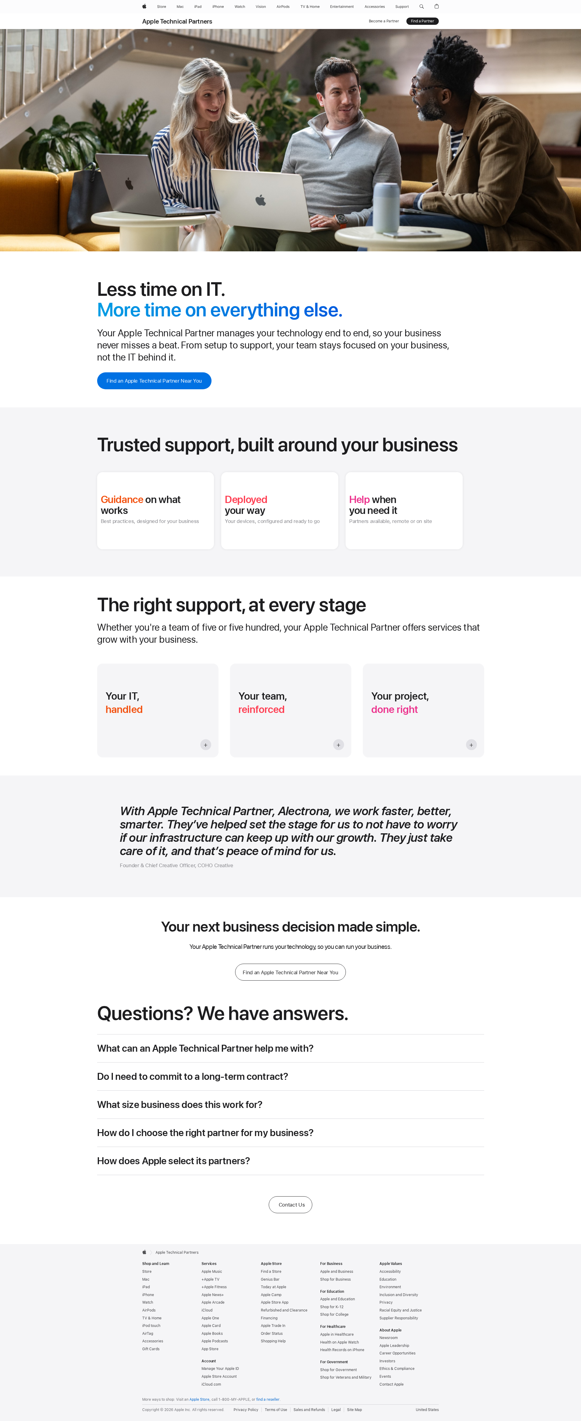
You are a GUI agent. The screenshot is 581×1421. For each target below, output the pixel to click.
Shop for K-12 (331, 1307)
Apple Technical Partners (177, 21)
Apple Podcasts (215, 1341)
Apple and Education (337, 1299)
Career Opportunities (397, 1353)
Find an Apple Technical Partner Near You (154, 381)
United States (427, 1410)
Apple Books (212, 1333)
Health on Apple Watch (339, 1342)
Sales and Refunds (309, 1410)
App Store (210, 1349)
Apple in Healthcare (337, 1334)
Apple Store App (274, 1302)
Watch (147, 1302)
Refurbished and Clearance (284, 1310)
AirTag (147, 1333)
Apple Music (212, 1271)
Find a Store (271, 1271)
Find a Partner (422, 21)
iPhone (148, 1295)
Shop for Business (335, 1279)
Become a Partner (384, 21)
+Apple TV (210, 1279)
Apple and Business (336, 1271)
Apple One (210, 1318)
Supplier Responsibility (398, 1318)
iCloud (207, 1310)
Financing (269, 1318)
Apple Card (211, 1326)
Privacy (386, 1302)
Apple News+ (213, 1295)
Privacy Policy (246, 1410)
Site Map (354, 1410)
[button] (421, 6)
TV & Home (152, 1318)
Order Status (272, 1333)
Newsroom (388, 1338)
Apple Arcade (213, 1302)
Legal (336, 1410)
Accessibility (390, 1271)
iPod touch (151, 1326)
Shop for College (334, 1314)
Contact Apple (391, 1384)
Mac (145, 1279)
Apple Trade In (273, 1326)
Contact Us (292, 1205)
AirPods (149, 1310)
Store (147, 1271)
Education (387, 1279)
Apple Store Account (219, 1376)
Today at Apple (273, 1287)
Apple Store (199, 1399)
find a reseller (268, 1399)
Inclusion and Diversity (398, 1295)
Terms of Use (276, 1410)
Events (385, 1376)
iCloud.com (211, 1384)
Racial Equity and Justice (400, 1310)
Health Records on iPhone (342, 1350)
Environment (390, 1287)
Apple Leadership (394, 1346)
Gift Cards (150, 1349)
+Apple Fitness (214, 1287)
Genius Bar (270, 1279)
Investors (387, 1361)
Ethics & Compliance (397, 1369)
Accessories (152, 1341)
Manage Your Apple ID (220, 1369)
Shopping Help (273, 1341)
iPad (146, 1287)
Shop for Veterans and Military (346, 1377)
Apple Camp (271, 1295)
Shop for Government (338, 1370)
